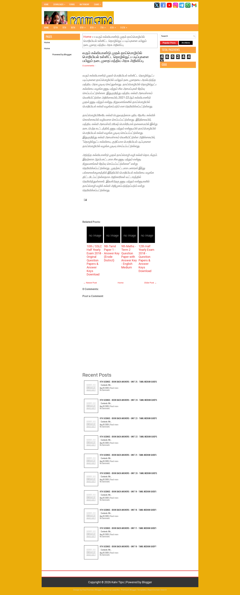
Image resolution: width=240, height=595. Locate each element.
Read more (114, 388)
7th (103, 27)
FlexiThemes (88, 590)
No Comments (105, 390)
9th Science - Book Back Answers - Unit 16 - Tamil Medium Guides (128, 546)
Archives (186, 43)
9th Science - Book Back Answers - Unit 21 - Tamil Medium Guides (128, 454)
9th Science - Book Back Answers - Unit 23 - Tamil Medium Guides (128, 418)
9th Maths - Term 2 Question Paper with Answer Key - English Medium (129, 257)
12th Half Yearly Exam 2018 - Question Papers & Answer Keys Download (146, 259)
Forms (72, 4)
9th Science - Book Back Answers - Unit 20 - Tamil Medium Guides (128, 473)
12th (56, 27)
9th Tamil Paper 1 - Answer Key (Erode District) (112, 253)
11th (64, 27)
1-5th (123, 27)
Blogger (67, 54)
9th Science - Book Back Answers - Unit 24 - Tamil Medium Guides (128, 400)
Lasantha (116, 590)
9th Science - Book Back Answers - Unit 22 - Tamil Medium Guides (128, 436)
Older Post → (150, 282)
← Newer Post (90, 282)
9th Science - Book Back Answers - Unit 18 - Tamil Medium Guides (128, 509)
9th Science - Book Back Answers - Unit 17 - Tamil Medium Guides (128, 528)
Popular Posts (169, 43)
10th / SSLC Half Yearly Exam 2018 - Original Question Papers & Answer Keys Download (95, 260)
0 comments (88, 65)
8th (93, 27)
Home (46, 4)
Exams (97, 4)
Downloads (59, 4)
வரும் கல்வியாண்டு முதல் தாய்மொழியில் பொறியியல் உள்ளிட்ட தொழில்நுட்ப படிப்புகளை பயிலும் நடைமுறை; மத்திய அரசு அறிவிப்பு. (115, 56)
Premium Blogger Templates (133, 590)
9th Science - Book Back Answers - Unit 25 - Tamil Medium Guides (128, 381)
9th (83, 27)
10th (73, 27)
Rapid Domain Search (157, 590)
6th (113, 27)
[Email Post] (84, 199)
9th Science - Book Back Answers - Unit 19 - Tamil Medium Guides (128, 491)
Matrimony (84, 4)
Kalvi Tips (118, 582)
